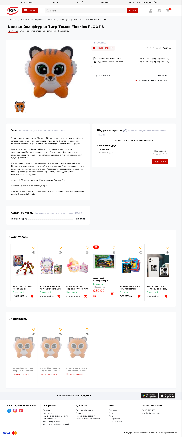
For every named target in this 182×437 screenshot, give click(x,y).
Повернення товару (85, 416)
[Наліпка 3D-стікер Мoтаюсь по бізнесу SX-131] (158, 265)
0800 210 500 (148, 410)
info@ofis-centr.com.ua (152, 413)
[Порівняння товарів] (159, 10)
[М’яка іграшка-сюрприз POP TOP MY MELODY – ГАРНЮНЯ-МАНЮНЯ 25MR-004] (77, 265)
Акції (111, 416)
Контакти (47, 413)
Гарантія (80, 413)
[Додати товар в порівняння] (33, 252)
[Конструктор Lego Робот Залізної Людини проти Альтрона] (24, 265)
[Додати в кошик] (32, 296)
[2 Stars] (157, 154)
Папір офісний (115, 421)
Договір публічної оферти (88, 419)
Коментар (104, 149)
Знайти (132, 10)
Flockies (162, 76)
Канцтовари (114, 419)
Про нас (46, 410)
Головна (113, 410)
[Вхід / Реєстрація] (150, 10)
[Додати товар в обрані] (33, 248)
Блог (111, 413)
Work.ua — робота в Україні (56, 424)
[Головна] (12, 10)
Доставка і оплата (84, 410)
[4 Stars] (163, 154)
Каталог (32, 10)
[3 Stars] (160, 154)
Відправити (160, 161)
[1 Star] (153, 154)
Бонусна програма (51, 421)
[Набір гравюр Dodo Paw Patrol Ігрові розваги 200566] (131, 265)
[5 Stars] (166, 154)
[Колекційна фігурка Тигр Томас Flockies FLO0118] (24, 347)
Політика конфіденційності (55, 416)
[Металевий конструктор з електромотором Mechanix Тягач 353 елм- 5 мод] (104, 261)
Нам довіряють (50, 419)
